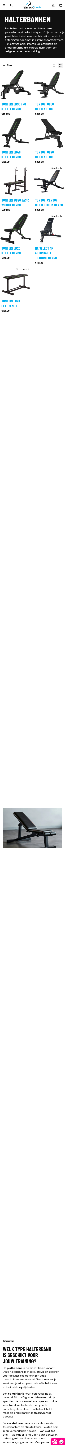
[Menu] (4, 5)
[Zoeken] (11, 5)
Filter (10, 65)
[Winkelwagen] (61, 5)
